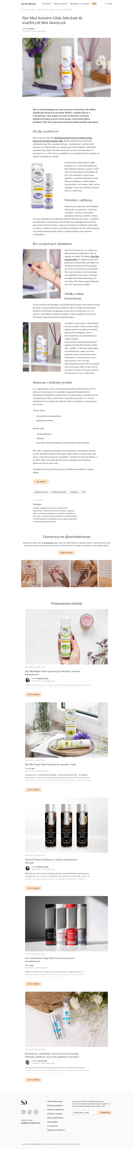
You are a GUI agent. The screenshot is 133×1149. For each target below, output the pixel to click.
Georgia (31, 29)
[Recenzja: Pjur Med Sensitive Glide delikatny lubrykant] (28, 4)
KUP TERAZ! (40, 482)
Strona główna (28, 10)
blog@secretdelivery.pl (30, 1123)
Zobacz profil (66, 553)
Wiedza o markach (54, 1114)
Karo (33, 768)
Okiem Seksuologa (54, 1101)
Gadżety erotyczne (60, 4)
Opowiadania (74, 4)
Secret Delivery (35, 1144)
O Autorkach (85, 4)
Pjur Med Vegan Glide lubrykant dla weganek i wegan (50, 764)
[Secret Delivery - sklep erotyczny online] (24, 1104)
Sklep (94, 4)
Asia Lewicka (42, 1061)
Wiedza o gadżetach (55, 1109)
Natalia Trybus (43, 678)
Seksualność (46, 4)
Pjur (83, 492)
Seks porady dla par (55, 1118)
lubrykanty (74, 492)
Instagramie (48, 543)
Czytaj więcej (33, 695)
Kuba (31, 965)
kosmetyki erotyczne (59, 492)
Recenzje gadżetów (64, 10)
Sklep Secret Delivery (56, 1130)
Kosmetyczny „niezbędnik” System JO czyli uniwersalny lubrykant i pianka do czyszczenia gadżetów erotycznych (52, 1055)
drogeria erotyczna (41, 492)
